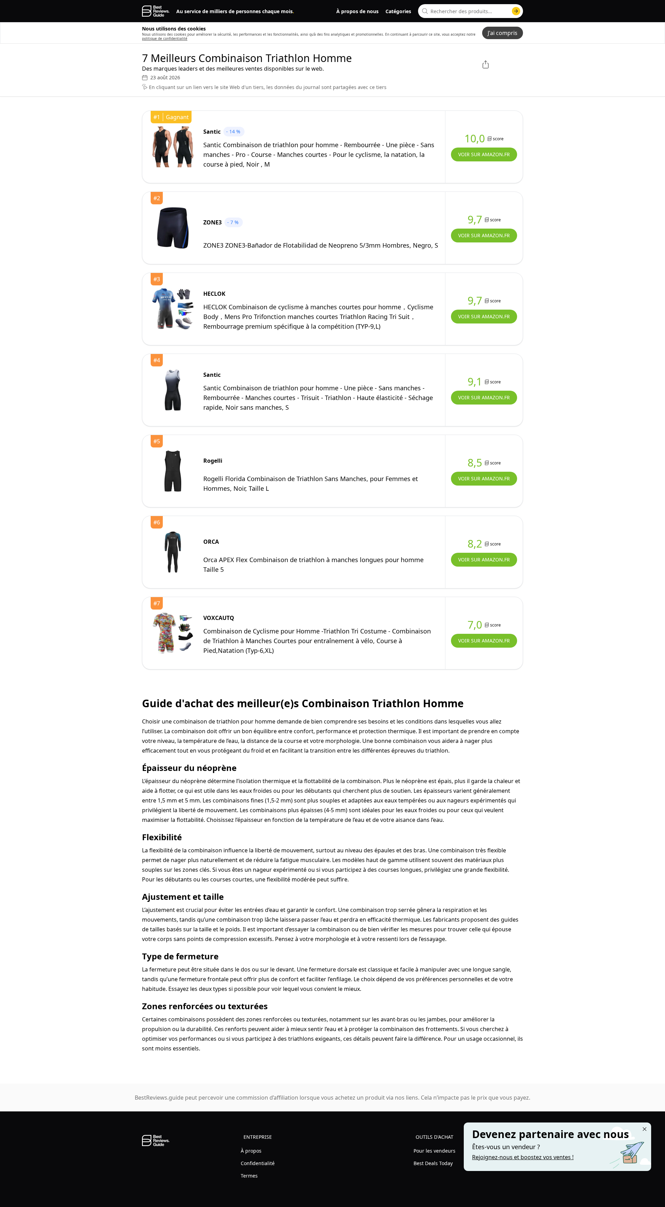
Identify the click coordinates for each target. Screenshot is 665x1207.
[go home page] (155, 11)
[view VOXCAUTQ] (173, 633)
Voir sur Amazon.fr (484, 154)
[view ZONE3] (173, 228)
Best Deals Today (433, 1163)
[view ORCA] (173, 552)
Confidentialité (258, 1163)
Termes (249, 1175)
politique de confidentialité (164, 38)
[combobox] (470, 11)
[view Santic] (173, 147)
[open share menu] (485, 64)
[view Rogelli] (173, 471)
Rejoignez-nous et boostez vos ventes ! (523, 1157)
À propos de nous (357, 11)
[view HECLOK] (173, 309)
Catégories (398, 11)
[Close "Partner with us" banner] (644, 1129)
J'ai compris (502, 33)
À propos (251, 1150)
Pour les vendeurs (434, 1150)
